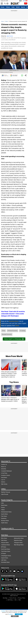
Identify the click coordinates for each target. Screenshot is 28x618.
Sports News (4, 514)
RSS (20, 600)
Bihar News (4, 538)
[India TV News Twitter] (25, 0)
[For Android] (7, 589)
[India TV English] (15, 3)
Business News (5, 520)
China (3, 330)
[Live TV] (25, 3)
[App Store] (21, 579)
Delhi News (4, 540)
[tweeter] (6, 571)
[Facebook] (2, 571)
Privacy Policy (21, 598)
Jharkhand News (5, 544)
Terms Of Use (12, 598)
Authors (3, 482)
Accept (19, 614)
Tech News (4, 516)
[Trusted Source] (14, 75)
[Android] (21, 0)
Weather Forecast (5, 492)
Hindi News (4, 477)
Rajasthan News (18, 540)
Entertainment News (6, 511)
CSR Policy (10, 600)
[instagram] (10, 571)
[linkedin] (18, 571)
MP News (3, 547)
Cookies (3, 611)
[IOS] (20, 0)
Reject (15, 616)
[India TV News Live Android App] (7, 579)
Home (2, 7)
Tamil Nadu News (5, 551)
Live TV (3, 479)
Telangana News (18, 542)
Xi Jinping (22, 330)
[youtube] (14, 571)
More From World (14, 356)
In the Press (4, 473)
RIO (16, 600)
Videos (8, 7)
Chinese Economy (12, 330)
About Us (3, 466)
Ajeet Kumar (10, 36)
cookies (11, 614)
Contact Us (4, 464)
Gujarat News (4, 557)
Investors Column (5, 475)
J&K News (3, 560)
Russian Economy (7, 334)
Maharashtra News (19, 538)
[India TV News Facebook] (23, 0)
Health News (4, 522)
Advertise (3, 468)
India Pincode (4, 494)
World (18, 7)
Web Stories (4, 484)
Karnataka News (5, 562)
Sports (23, 7)
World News (4, 505)
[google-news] (22, 571)
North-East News (5, 549)
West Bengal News (18, 544)
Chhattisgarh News (6, 555)
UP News (3, 553)
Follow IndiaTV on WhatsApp (12, 339)
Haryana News (5, 542)
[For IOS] (21, 589)
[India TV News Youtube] (26, 0)
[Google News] (5, 75)
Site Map (5, 598)
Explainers (3, 518)
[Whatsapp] (22, 75)
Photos (3, 507)
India (13, 7)
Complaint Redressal (6, 471)
